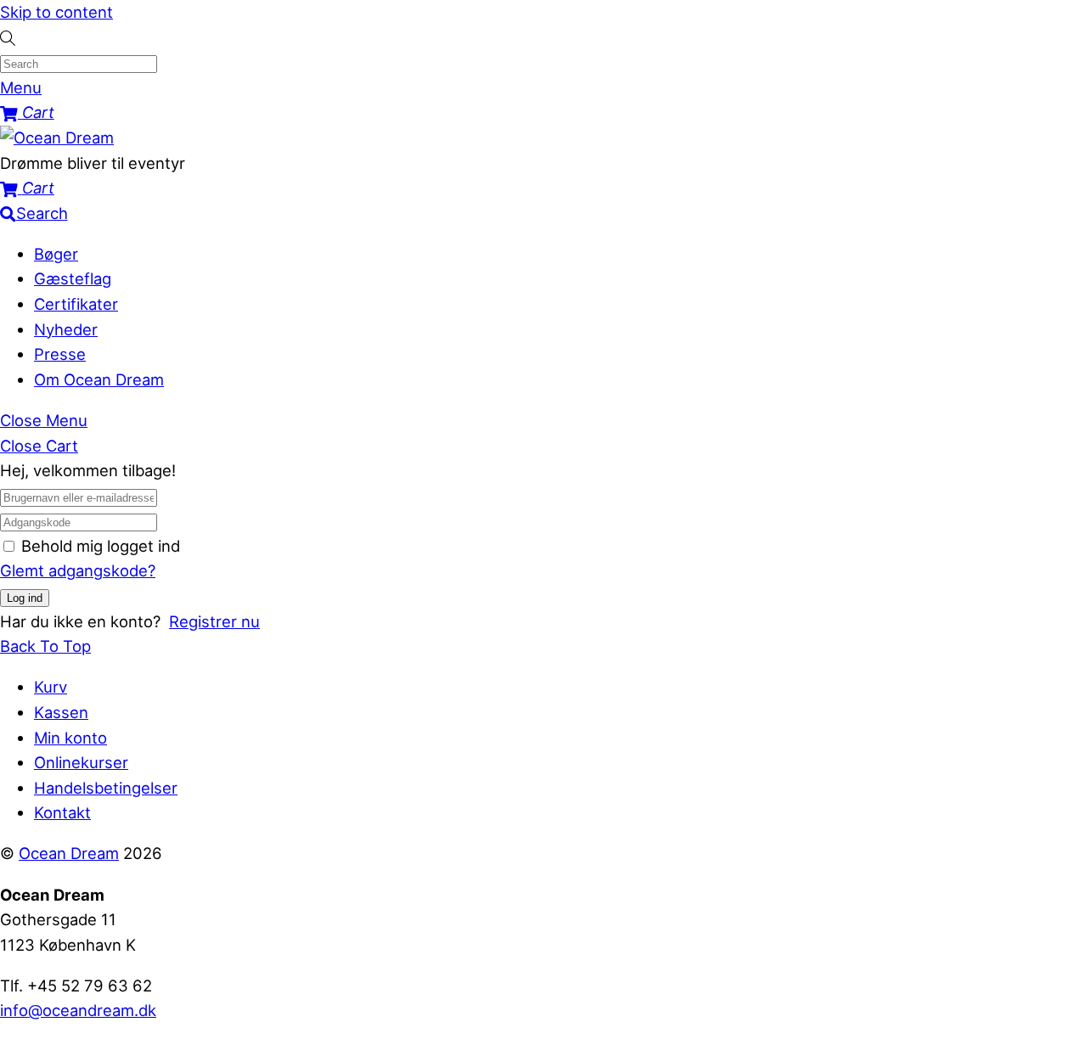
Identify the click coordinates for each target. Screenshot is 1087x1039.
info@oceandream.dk (78, 1010)
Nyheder (66, 329)
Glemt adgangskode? (77, 570)
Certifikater (76, 304)
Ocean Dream (69, 853)
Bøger (56, 253)
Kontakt (62, 812)
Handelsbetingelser (105, 787)
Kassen (61, 712)
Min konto (70, 737)
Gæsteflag (72, 278)
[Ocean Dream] (57, 137)
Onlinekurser (81, 762)
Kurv (50, 686)
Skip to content (56, 12)
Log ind (24, 598)
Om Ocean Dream (99, 379)
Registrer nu (214, 621)
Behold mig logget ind (100, 545)
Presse (60, 354)
